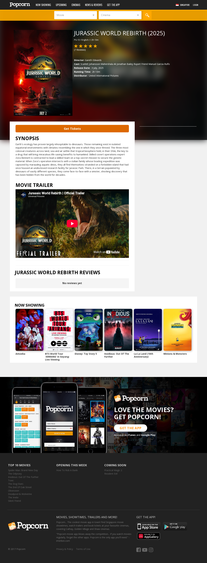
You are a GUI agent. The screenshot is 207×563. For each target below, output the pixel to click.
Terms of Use (83, 549)
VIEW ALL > (50, 305)
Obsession (13, 490)
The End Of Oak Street (20, 487)
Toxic (11, 480)
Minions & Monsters (175, 353)
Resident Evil (110, 473)
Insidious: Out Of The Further (116, 355)
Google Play (148, 434)
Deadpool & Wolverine (20, 494)
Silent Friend (14, 500)
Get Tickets (72, 129)
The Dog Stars (15, 483)
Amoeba (20, 353)
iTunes (132, 434)
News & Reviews (93, 5)
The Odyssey (15, 473)
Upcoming (61, 5)
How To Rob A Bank (67, 470)
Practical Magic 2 (113, 470)
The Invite (13, 497)
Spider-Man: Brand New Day (23, 470)
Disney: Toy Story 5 (86, 353)
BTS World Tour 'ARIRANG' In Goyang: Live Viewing (57, 356)
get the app (131, 428)
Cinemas (75, 5)
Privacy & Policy (64, 549)
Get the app (113, 5)
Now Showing (43, 5)
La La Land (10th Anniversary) (143, 355)
